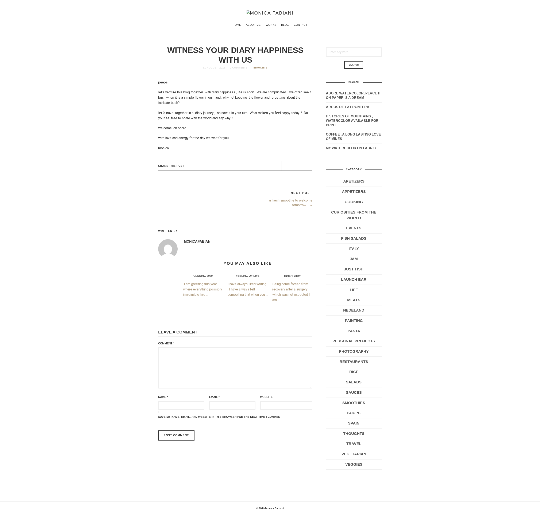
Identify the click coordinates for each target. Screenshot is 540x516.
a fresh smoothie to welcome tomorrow (290, 202)
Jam (354, 259)
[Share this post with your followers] (287, 166)
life (354, 290)
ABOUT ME (253, 24)
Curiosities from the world (353, 215)
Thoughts (259, 67)
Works (271, 24)
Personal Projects (353, 341)
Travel (353, 444)
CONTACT (300, 24)
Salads (354, 382)
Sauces (354, 392)
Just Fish (353, 269)
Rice (353, 372)
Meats (353, 300)
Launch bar (353, 279)
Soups (353, 413)
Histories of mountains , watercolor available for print (352, 120)
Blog (285, 24)
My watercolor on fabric (351, 148)
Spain (353, 423)
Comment (166, 343)
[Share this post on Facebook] (277, 166)
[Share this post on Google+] (297, 166)
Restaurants (354, 362)
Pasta (354, 331)
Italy (354, 249)
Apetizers (353, 181)
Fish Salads (353, 238)
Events (353, 228)
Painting (354, 320)
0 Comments (238, 67)
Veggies (353, 464)
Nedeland (353, 310)
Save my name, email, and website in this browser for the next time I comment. (220, 416)
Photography (354, 351)
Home (237, 24)
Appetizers (354, 191)
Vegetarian (354, 454)
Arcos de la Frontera (347, 107)
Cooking (354, 202)
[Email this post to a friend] (307, 166)
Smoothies (353, 403)
